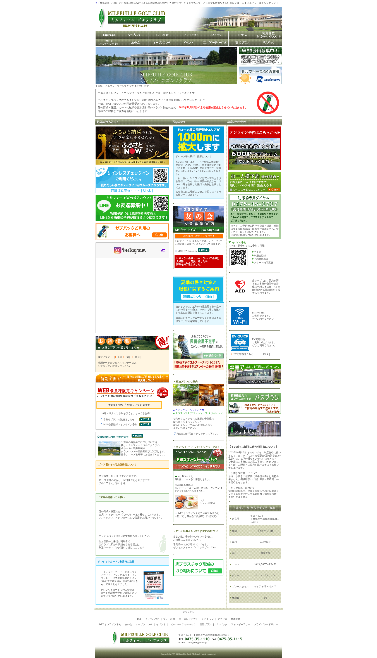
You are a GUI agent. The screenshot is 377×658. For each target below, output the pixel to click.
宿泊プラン (206, 624)
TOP (139, 619)
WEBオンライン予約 (110, 624)
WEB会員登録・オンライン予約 (120, 424)
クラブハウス (152, 619)
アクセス (222, 619)
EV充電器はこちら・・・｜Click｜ (252, 354)
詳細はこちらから (188, 251)
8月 (120, 357)
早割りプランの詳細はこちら (118, 419)
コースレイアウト (188, 619)
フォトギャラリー (240, 624)
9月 (128, 357)
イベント (161, 624)
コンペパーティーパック (183, 624)
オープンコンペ (144, 624)
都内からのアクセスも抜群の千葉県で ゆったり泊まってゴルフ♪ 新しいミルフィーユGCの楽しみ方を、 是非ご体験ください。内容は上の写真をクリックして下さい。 (198, 422)
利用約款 (235, 619)
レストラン (208, 619)
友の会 (128, 624)
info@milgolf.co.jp (197, 642)
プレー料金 (169, 619)
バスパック (221, 624)
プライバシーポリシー (266, 624)
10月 (137, 357)
